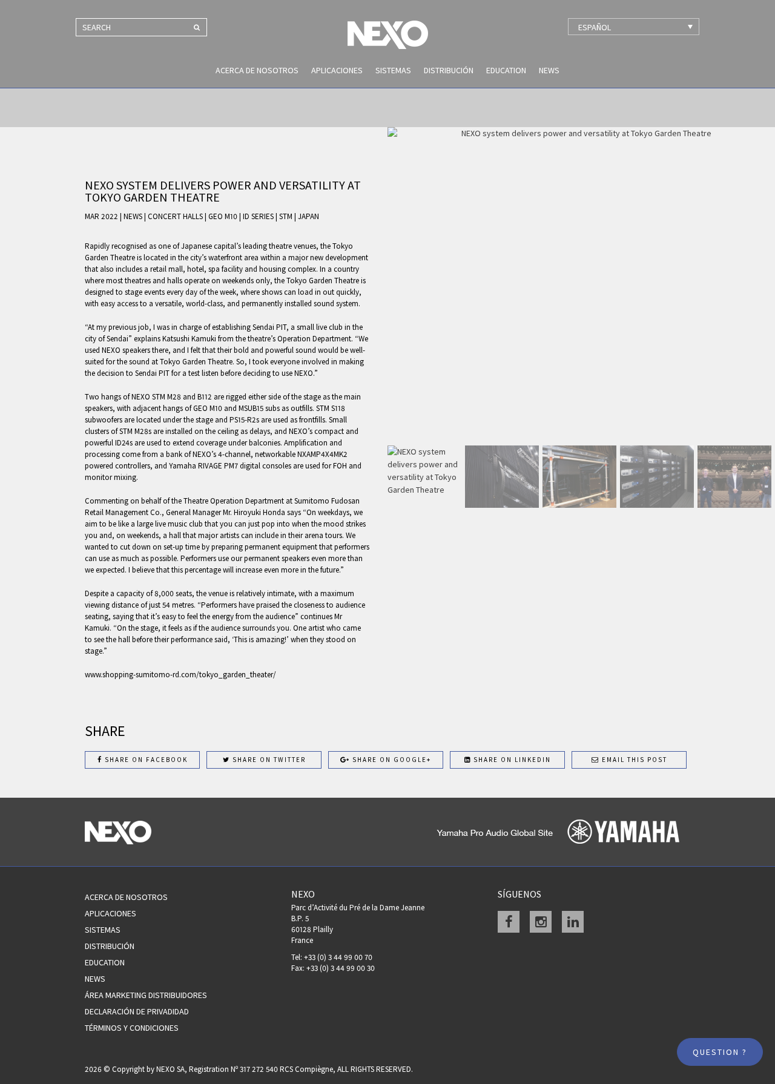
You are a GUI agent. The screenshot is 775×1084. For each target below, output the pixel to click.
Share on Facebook (145, 759)
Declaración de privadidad (137, 1011)
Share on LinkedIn (511, 759)
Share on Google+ (390, 759)
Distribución (448, 70)
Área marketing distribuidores (146, 995)
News (549, 70)
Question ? (720, 1051)
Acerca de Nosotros (257, 70)
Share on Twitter (268, 759)
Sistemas (393, 70)
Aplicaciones (337, 70)
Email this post (633, 759)
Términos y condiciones (132, 1027)
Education (506, 70)
